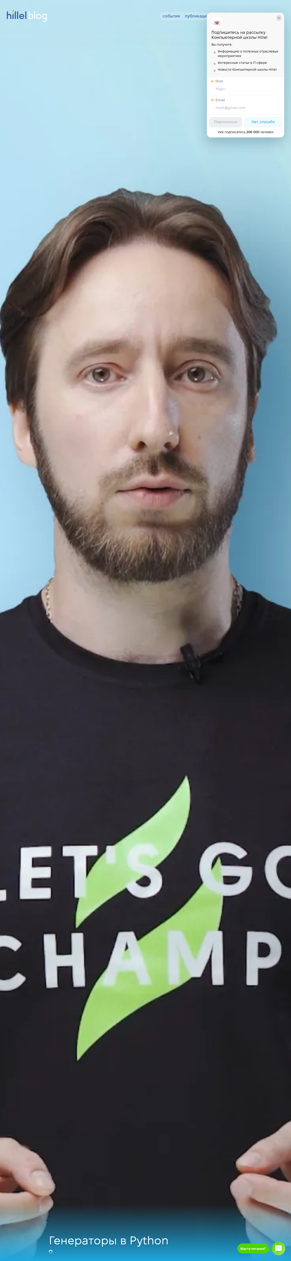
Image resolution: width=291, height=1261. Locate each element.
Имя (219, 81)
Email (220, 100)
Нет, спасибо (263, 122)
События (171, 16)
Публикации (197, 16)
